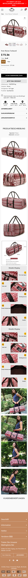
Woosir (8, 86)
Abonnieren (20, 555)
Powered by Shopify (15, 567)
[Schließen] (26, 3)
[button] (21, 10)
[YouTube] (17, 560)
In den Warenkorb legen (14, 75)
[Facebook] (10, 560)
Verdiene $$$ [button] (7, 536)
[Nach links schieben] (3, 28)
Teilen (24, 17)
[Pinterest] (13, 560)
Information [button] (6, 525)
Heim (2, 14)
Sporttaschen (10, 91)
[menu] (2, 10)
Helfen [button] (4, 531)
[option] (14, 28)
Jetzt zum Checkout (14, 81)
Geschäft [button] (5, 519)
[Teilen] (24, 17)
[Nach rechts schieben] (24, 28)
